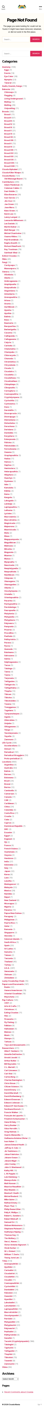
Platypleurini (10, 1325)
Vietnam (8, 974)
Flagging (8, 95)
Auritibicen (9, 307)
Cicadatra (9, 371)
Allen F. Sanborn (11, 1051)
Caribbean (9, 803)
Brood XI (8, 147)
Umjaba (7, 723)
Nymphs (8, 79)
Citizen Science (11, 1086)
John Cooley (10, 1164)
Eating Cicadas (11, 1012)
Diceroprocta (10, 413)
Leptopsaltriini (11, 1309)
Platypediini (9, 1322)
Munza (7, 559)
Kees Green (9, 211)
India (6, 861)
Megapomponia (11, 539)
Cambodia (9, 790)
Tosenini (8, 1360)
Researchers (8, 1048)
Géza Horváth (10, 1128)
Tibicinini (8, 1357)
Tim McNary (10, 1238)
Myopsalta (9, 562)
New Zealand (10, 900)
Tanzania (8, 958)
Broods (5, 111)
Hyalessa (8, 481)
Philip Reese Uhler (12, 1209)
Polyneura (9, 623)
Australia (8, 768)
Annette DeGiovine (13, 1054)
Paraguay (8, 916)
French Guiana (11, 848)
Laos (6, 878)
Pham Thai (9, 1206)
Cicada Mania (8, 176)
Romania (8, 929)
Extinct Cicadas (9, 256)
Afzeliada (8, 274)
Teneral (7, 83)
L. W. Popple (9, 1174)
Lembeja (8, 504)
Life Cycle (6, 743)
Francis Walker (11, 1112)
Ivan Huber (9, 1141)
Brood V (8, 130)
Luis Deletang (10, 1177)
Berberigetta (10, 329)
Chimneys (9, 92)
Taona (7, 675)
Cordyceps (9, 265)
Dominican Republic (13, 826)
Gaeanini (8, 1296)
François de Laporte (13, 1115)
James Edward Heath (14, 1145)
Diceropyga (9, 417)
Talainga (8, 668)
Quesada (8, 649)
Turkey (7, 965)
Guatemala (9, 852)
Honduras (8, 858)
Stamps (7, 1038)
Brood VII (8, 137)
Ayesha (7, 310)
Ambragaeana (11, 281)
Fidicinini (8, 1293)
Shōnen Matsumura (13, 1225)
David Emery (10, 1090)
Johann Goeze (11, 1157)
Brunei (7, 784)
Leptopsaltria (10, 507)
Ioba (6, 484)
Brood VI (8, 134)
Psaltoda (8, 636)
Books (7, 987)
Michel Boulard (11, 1196)
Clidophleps (9, 384)
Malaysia (8, 887)
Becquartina (10, 326)
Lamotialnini (10, 1306)
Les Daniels (9, 223)
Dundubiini (9, 1289)
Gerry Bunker (10, 1125)
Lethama (8, 510)
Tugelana (8, 710)
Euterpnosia (9, 439)
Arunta (7, 304)
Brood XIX (9, 156)
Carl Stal (8, 1073)
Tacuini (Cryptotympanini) (16, 1341)
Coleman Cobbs (11, 188)
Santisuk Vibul (10, 252)
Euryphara (9, 436)
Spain (7, 945)
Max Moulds (9, 1190)
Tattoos (7, 1042)
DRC (6, 829)
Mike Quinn (9, 1199)
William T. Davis (11, 1254)
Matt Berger (9, 230)
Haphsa (7, 465)
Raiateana (9, 652)
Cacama (8, 333)
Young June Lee (11, 1258)
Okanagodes (10, 584)
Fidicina (8, 442)
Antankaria (9, 294)
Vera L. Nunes (10, 1241)
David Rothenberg (12, 1096)
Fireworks (8, 1019)
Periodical (9, 752)
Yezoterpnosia (11, 733)
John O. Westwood (12, 1167)
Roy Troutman (10, 249)
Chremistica (10, 362)
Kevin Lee (8, 214)
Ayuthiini (8, 1267)
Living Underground (13, 98)
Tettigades (9, 681)
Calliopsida (9, 336)
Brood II (7, 118)
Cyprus (7, 823)
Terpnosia (9, 678)
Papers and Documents (13, 984)
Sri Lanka (8, 949)
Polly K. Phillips (11, 1212)
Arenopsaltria (10, 297)
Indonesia (8, 865)
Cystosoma (9, 404)
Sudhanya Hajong (12, 1232)
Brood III (8, 121)
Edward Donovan (12, 1099)
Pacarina (8, 601)
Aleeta (7, 278)
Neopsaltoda (10, 571)
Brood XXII (9, 163)
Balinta (7, 316)
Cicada (7, 368)
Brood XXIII (9, 166)
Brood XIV (9, 153)
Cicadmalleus (10, 381)
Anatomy (6, 67)
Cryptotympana (11, 397)
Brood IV (8, 124)
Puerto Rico (9, 923)
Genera (5, 272)
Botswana (8, 777)
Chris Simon (9, 1083)
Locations (6, 762)
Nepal (7, 897)
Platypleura (9, 620)
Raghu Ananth (10, 243)
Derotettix (9, 410)
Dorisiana (8, 429)
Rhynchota (9, 997)
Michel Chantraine (12, 233)
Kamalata (8, 488)
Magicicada (9, 523)
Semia (7, 659)
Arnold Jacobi (10, 1057)
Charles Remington (13, 1080)
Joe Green (9, 204)
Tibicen (7, 694)
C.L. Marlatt (9, 1067)
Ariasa (7, 300)
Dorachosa (9, 426)
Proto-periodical (12, 758)
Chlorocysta (10, 355)
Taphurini (8, 1348)
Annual (7, 749)
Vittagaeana (10, 726)
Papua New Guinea (13, 913)
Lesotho (8, 881)
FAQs (4, 259)
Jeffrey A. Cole (11, 1148)
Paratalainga (10, 607)
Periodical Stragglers (14, 755)
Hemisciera (9, 468)
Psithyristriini (10, 1335)
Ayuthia (7, 313)
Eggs (6, 70)
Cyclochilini (9, 1286)
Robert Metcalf (11, 1219)
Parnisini (8, 1319)
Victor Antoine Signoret (15, 1245)
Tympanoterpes (11, 714)
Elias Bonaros (10, 194)
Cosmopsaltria (11, 394)
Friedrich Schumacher (14, 1119)
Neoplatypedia (11, 568)
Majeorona (9, 526)
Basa (6, 320)
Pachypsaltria (10, 604)
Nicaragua (9, 903)
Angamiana (9, 291)
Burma (7, 787)
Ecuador (8, 832)
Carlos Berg (9, 1077)
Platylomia (9, 613)
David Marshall (11, 1093)
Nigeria (7, 907)
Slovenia (8, 936)
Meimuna (8, 546)
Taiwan (7, 955)
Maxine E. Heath (11, 1193)
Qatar (7, 926)
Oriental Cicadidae (13, 993)
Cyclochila (9, 400)
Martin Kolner (10, 227)
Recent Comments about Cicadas (18, 1392)
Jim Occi (8, 201)
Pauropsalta (9, 610)
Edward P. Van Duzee (13, 1106)
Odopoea (8, 578)
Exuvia (7, 73)
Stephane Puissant (12, 1228)
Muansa (8, 555)
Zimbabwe (9, 978)
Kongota (8, 497)
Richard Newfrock (12, 246)
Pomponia (9, 626)
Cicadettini (9, 1277)
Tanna (7, 672)
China (7, 806)
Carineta (8, 345)
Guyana (7, 855)
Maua (6, 536)
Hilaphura (8, 475)
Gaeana (7, 452)
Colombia (8, 810)
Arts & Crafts (10, 1006)
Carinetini (8, 1270)
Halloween (9, 1029)
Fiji (5, 842)
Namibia (8, 894)
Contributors (8, 182)
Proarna (8, 630)
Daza (6, 407)
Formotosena (10, 449)
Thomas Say (10, 1235)
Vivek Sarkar (10, 1248)
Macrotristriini (11, 1312)
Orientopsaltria (11, 597)
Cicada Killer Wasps (11, 172)
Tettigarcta (9, 684)
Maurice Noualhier (12, 1186)
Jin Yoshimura (10, 1151)
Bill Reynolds (10, 1064)
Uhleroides (9, 720)
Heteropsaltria (11, 471)
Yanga (7, 730)
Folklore (8, 1025)
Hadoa (7, 458)
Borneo (7, 774)
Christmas (9, 1009)
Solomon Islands (11, 939)
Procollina (8, 633)
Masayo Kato (10, 1180)
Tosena (7, 704)
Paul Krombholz (11, 240)
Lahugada (9, 500)
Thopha (7, 691)
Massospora (10, 268)
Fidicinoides (9, 446)
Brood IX (8, 127)
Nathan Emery (10, 1203)
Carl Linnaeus (10, 1070)
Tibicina (8, 697)
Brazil (7, 781)
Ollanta (7, 588)
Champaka (9, 352)
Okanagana (9, 581)
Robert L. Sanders (12, 1216)
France (7, 845)
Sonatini (8, 1338)
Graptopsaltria (11, 455)
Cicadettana (10, 378)
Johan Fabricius (11, 1154)
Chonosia (8, 358)
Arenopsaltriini (11, 1264)
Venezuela (9, 971)
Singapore (9, 932)
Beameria (8, 323)
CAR (6, 800)
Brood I (7, 114)
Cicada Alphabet (10, 169)
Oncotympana (11, 591)
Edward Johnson (12, 1103)
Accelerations (10, 745)
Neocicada (9, 565)
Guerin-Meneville (12, 1135)
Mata (6, 533)
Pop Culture (7, 1000)
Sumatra (8, 952)
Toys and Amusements (15, 1045)
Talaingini (8, 1344)
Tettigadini (9, 1351)
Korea (7, 874)
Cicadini (8, 1280)
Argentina (9, 765)
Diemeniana (9, 420)
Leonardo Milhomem (13, 220)
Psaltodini (8, 1331)
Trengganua (10, 707)
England (8, 839)
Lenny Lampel (10, 217)
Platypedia (9, 617)
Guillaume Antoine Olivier (16, 1138)
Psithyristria (10, 639)
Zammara (8, 739)
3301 (6, 1003)
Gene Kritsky (10, 1122)
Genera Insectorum (13, 990)
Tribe (4, 1261)
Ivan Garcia (9, 198)
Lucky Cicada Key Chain (13, 981)
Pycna (7, 646)
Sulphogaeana (11, 662)
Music (7, 1035)
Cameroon (9, 794)
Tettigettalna (10, 688)
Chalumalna (9, 349)
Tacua (7, 665)
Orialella (8, 594)
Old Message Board (13, 179)
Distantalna (9, 423)
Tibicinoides (10, 701)
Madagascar (10, 884)
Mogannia (8, 552)
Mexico (7, 890)
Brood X (8, 143)
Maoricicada (10, 529)
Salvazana (9, 655)
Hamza (7, 462)
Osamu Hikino (10, 236)
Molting (7, 105)
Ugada (7, 717)
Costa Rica (9, 813)
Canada (8, 797)
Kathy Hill (8, 1170)
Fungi (4, 262)
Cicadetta (9, 375)
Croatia (7, 816)
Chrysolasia (9, 365)
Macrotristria (10, 520)
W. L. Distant (9, 1251)
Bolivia (7, 771)
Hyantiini (8, 1299)
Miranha (8, 549)
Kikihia (7, 491)
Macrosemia (10, 517)
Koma (7, 494)
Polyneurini (9, 1328)
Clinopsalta (9, 387)
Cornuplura (9, 391)
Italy (6, 868)
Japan (7, 871)
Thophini (8, 1354)
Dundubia (8, 433)
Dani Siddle (9, 191)
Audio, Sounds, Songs (12, 86)
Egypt (7, 836)
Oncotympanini (11, 1315)
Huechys (8, 478)
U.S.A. (7, 968)
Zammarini (9, 1364)
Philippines (9, 919)
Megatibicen (10, 542)
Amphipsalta (10, 284)
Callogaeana (10, 339)
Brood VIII (8, 140)
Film (6, 1016)
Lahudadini (9, 1302)
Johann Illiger (10, 1161)
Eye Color (8, 76)
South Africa (10, 942)
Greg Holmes (10, 1132)
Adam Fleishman (12, 185)
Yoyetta (7, 736)
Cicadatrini (9, 1273)
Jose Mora (9, 207)
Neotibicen (9, 575)
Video (5, 1367)
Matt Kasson (10, 1183)
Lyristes (8, 513)
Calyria (7, 342)
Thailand (8, 961)
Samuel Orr (9, 1222)
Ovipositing (9, 108)
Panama (8, 910)
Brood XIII (8, 150)
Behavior (6, 89)
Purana (7, 642)
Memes (7, 1032)
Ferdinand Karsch (12, 1109)
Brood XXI (9, 160)
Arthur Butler (10, 1061)
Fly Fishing (9, 1022)
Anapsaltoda (10, 287)
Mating (7, 102)
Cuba (6, 819)
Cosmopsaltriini (11, 1283)
